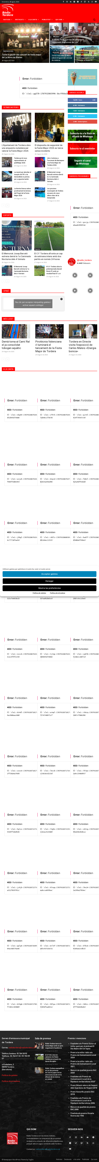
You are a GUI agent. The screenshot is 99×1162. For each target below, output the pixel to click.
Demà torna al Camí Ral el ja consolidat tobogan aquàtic (16, 345)
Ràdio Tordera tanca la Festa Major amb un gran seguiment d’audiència (54, 1046)
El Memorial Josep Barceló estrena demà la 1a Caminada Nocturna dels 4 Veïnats (55, 176)
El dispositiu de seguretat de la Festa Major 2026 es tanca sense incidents (49, 148)
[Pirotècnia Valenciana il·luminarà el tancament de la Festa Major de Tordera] (49, 331)
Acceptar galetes (49, 574)
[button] (94, 20)
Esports (5, 249)
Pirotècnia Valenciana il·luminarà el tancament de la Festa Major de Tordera (48, 346)
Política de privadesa (57, 593)
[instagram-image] (75, 275)
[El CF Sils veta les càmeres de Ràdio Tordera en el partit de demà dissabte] (39, 1057)
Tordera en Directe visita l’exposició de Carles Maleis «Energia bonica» (82, 346)
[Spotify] (74, 1)
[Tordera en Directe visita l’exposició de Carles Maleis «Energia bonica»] (83, 331)
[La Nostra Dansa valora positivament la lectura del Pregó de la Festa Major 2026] (7, 192)
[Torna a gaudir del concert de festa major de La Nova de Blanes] (24, 43)
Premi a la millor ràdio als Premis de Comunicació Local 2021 (83, 1063)
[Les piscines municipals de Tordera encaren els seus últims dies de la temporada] (40, 192)
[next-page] (7, 205)
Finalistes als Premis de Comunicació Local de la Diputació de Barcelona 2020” (83, 1079)
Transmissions (8, 51)
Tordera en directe (76, 337)
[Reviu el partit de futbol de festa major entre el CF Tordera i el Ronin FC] (87, 54)
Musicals (56, 52)
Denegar (49, 581)
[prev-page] (3, 205)
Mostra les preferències (49, 588)
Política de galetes (39, 593)
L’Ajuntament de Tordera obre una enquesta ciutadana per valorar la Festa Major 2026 (16, 148)
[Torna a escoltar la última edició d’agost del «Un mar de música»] (62, 54)
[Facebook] (63, 1)
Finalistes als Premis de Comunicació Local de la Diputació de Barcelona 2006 (83, 1100)
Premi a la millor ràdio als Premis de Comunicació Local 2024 (83, 1055)
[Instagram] (67, 1)
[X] (88, 1)
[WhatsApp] (92, 1)
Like (93, 100)
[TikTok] (81, 1)
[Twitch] (85, 1)
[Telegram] (77, 1)
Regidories (6, 141)
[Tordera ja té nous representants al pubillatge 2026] (7, 162)
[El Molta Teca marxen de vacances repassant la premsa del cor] (74, 34)
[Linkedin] (70, 1)
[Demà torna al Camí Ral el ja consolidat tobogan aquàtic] (16, 331)
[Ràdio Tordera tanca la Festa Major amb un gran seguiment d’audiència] (39, 1046)
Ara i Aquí (56, 36)
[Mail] (87, 1137)
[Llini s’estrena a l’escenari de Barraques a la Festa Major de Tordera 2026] (40, 162)
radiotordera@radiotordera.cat (22, 1048)
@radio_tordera (84, 260)
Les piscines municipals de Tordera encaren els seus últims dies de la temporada (55, 193)
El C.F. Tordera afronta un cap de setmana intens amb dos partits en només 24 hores (48, 256)
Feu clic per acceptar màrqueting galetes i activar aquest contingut (33, 303)
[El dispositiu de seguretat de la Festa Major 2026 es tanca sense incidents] (49, 127)
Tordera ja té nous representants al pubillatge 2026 (20, 160)
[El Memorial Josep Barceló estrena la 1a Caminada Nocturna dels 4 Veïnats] (7, 270)
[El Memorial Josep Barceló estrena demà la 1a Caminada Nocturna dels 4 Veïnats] (40, 176)
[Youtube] (95, 1)
